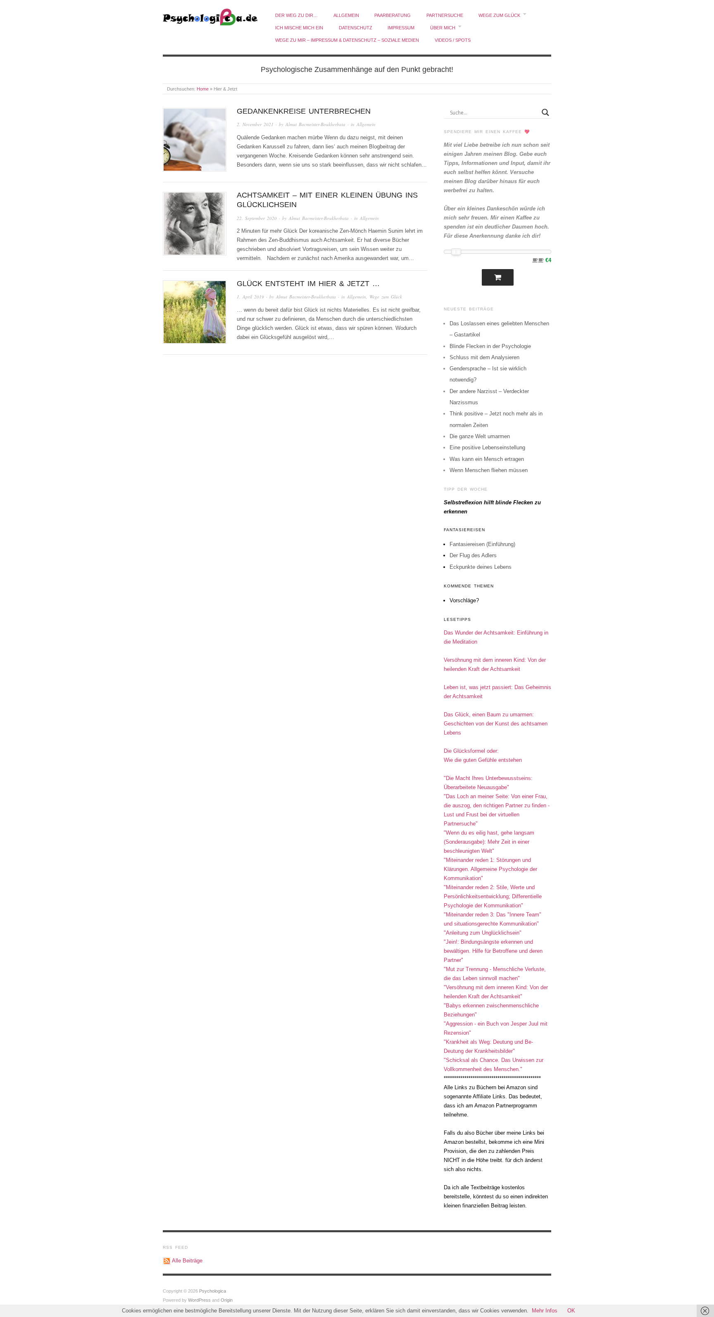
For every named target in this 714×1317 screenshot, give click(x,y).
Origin (227, 1300)
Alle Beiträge (187, 1260)
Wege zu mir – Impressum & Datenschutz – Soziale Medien (347, 40)
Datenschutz (355, 27)
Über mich (442, 27)
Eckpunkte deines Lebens (481, 567)
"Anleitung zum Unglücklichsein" (482, 933)
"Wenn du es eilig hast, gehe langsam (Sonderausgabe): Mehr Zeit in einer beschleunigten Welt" (489, 842)
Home (203, 88)
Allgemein (346, 15)
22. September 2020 (257, 218)
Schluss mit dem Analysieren (484, 357)
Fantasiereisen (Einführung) (482, 544)
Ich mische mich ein (299, 27)
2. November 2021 (255, 124)
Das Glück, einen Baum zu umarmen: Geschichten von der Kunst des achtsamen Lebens (495, 723)
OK (571, 1310)
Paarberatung (392, 15)
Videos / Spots (453, 40)
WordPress (199, 1300)
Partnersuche (444, 15)
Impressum (401, 27)
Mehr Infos (544, 1310)
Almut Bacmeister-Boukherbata (315, 124)
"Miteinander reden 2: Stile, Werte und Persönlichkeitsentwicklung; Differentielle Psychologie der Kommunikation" (493, 896)
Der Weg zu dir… (296, 15)
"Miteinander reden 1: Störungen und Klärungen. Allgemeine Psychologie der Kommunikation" (490, 869)
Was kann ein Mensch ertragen (487, 459)
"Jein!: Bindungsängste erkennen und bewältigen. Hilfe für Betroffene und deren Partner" (493, 951)
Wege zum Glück (499, 15)
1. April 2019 (250, 296)
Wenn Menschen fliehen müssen (489, 470)
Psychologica (212, 1290)
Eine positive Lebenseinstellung (487, 447)
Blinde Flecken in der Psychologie (490, 346)
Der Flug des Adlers (473, 555)
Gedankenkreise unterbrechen (304, 111)
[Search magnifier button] (545, 112)
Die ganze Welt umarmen (480, 436)
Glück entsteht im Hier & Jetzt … (308, 283)
